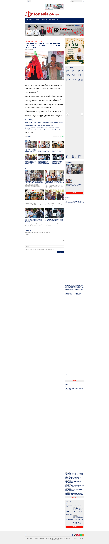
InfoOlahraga (39, 21)
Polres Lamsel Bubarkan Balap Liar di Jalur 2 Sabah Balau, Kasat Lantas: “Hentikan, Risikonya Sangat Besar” (74, 494)
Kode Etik (31, 538)
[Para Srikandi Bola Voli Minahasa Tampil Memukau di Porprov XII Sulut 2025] (68, 112)
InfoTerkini (50, 21)
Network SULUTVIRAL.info (65, 538)
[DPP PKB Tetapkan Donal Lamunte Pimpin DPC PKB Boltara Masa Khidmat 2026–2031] (74, 520)
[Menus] (26, 1)
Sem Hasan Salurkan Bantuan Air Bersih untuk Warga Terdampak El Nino (39, 125)
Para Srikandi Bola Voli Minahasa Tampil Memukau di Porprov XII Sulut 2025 (68, 156)
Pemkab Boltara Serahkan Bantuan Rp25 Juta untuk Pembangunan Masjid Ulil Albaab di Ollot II (43, 129)
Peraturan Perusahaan (54, 539)
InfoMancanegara (63, 21)
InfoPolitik (45, 21)
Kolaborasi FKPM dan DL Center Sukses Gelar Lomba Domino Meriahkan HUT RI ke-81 (41, 124)
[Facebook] (73, 535)
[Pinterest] (77, 535)
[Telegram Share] (60, 136)
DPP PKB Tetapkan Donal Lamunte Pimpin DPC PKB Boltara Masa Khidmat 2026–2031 (77, 523)
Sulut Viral (58, 19)
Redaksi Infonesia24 (30, 49)
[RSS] (83, 535)
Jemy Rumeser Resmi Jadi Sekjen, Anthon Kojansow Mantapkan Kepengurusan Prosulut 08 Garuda (44, 122)
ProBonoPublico (52, 19)
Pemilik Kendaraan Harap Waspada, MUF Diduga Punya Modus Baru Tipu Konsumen (74, 486)
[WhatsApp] (81, 535)
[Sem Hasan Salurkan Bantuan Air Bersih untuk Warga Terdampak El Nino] (31, 157)
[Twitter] (75, 535)
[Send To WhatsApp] (63, 136)
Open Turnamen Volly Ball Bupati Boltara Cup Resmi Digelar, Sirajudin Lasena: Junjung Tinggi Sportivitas (80, 156)
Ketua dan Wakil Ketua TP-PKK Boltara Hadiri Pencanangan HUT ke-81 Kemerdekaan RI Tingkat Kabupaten (74, 156)
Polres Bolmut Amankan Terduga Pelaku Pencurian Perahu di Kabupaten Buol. (73, 478)
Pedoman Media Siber (49, 538)
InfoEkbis (27, 21)
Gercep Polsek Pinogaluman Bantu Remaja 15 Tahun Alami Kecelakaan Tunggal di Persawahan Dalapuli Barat (74, 474)
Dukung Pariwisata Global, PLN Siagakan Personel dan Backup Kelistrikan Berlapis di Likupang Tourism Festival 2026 (69, 375)
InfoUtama (31, 19)
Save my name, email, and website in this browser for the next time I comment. (40, 249)
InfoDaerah (37, 19)
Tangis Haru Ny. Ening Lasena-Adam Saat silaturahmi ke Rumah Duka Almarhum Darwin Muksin (77, 189)
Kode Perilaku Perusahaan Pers (77, 538)
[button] (81, 1)
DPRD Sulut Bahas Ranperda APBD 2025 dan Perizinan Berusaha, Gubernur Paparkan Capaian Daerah (78, 517)
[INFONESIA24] (42, 13)
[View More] (82, 67)
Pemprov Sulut (44, 19)
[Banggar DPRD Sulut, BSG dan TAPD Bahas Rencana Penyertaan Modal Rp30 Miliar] (74, 505)
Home (27, 19)
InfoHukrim (33, 21)
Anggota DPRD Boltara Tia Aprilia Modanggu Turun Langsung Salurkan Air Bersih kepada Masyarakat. (42, 128)
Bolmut (32, 41)
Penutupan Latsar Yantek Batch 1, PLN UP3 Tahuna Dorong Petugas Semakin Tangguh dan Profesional (79, 375)
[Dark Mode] (83, 1)
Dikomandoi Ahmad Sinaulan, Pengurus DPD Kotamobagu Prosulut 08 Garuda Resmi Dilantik (42, 120)
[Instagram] (79, 535)
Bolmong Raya (27, 41)
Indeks (29, 1)
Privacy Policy (41, 538)
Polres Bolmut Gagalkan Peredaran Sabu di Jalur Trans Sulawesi (73, 482)
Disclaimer (57, 538)
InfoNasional (56, 21)
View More (74, 192)
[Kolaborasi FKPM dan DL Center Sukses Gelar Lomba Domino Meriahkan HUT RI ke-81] (58, 144)
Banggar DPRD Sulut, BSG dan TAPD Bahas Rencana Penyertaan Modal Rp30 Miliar (78, 509)
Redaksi (36, 538)
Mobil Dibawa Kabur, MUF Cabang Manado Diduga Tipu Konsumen (73, 490)
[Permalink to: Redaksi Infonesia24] (26, 49)
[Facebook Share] (54, 136)
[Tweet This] (56, 136)
